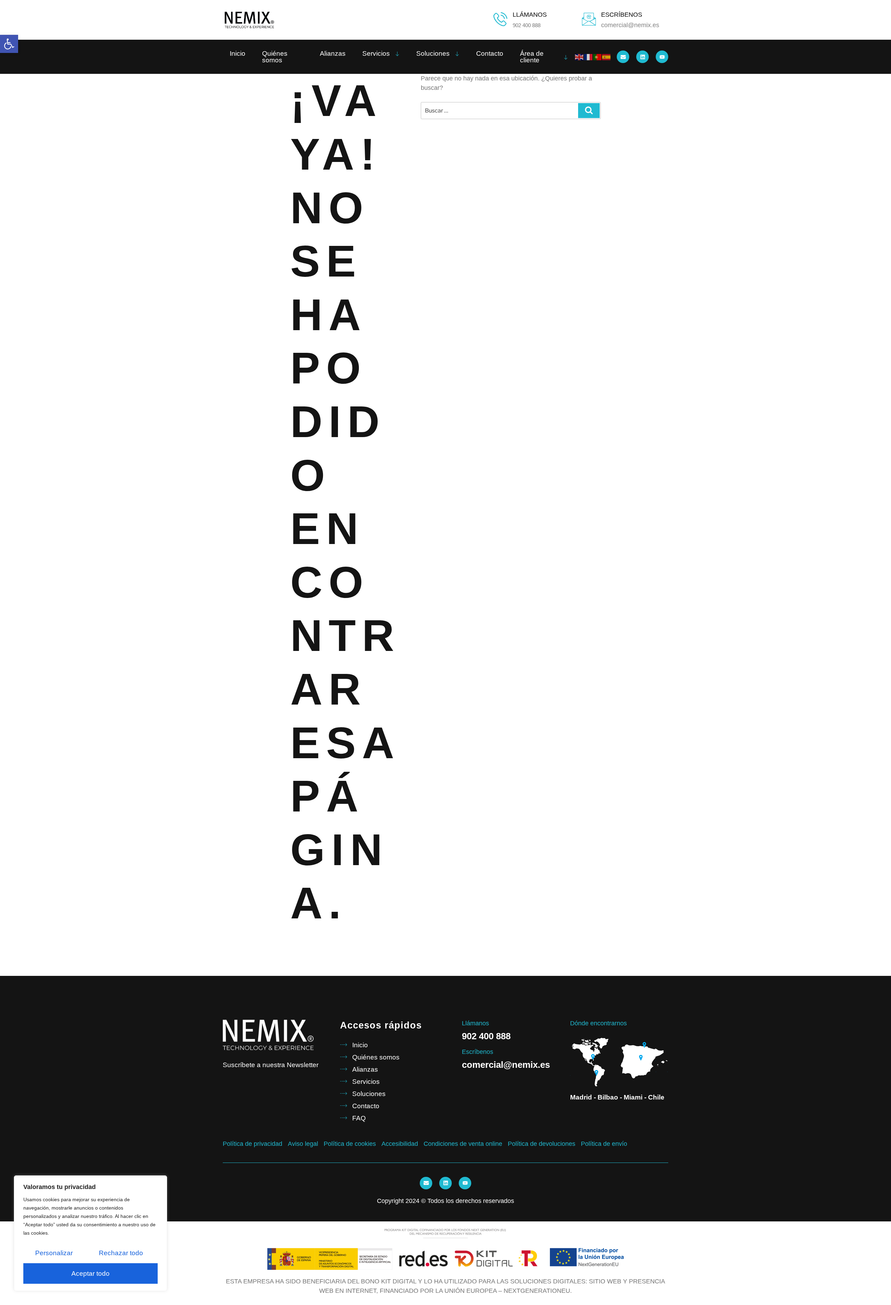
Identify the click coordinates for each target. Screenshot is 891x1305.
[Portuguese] (597, 56)
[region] (90, 1233)
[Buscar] (589, 110)
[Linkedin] (642, 57)
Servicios (376, 53)
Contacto (489, 53)
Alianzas (333, 53)
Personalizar (54, 1253)
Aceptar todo (90, 1273)
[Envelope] (623, 57)
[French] (588, 56)
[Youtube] (662, 57)
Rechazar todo (121, 1253)
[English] (579, 56)
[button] (9, 44)
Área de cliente (532, 57)
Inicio (237, 53)
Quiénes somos (274, 57)
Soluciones (433, 53)
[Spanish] (606, 56)
